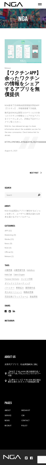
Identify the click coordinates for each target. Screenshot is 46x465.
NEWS (7, 420)
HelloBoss (31, 270)
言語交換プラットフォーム (16, 296)
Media (7, 239)
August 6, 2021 (11, 150)
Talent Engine (19, 274)
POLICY (24, 425)
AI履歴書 (8, 270)
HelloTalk (8, 274)
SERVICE (8, 415)
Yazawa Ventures (12, 279)
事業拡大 (20, 288)
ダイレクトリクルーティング (17, 283)
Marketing (9, 235)
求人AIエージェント (13, 292)
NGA (6, 248)
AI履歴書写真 (19, 270)
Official (7, 252)
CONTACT (25, 420)
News (7, 243)
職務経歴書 (28, 292)
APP (6, 230)
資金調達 (34, 296)
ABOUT (8, 410)
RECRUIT (8, 425)
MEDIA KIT (25, 410)
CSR (22, 415)
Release (8, 68)
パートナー (9, 288)
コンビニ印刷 (27, 279)
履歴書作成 (30, 288)
